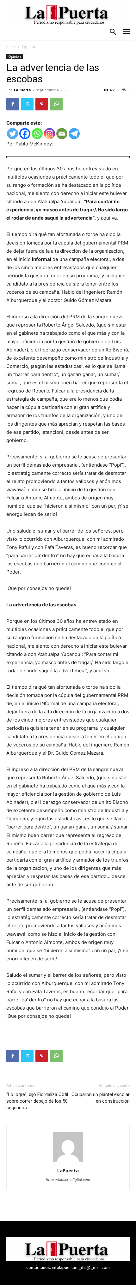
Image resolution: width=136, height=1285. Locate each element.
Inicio (11, 46)
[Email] (61, 133)
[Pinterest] (41, 104)
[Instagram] (49, 133)
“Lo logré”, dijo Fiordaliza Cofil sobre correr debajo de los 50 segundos (37, 1101)
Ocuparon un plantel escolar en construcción (100, 1098)
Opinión (29, 46)
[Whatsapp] (37, 133)
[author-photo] (68, 1161)
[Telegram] (74, 133)
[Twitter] (27, 104)
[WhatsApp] (56, 104)
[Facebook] (12, 104)
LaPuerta (22, 89)
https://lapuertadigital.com (68, 1179)
